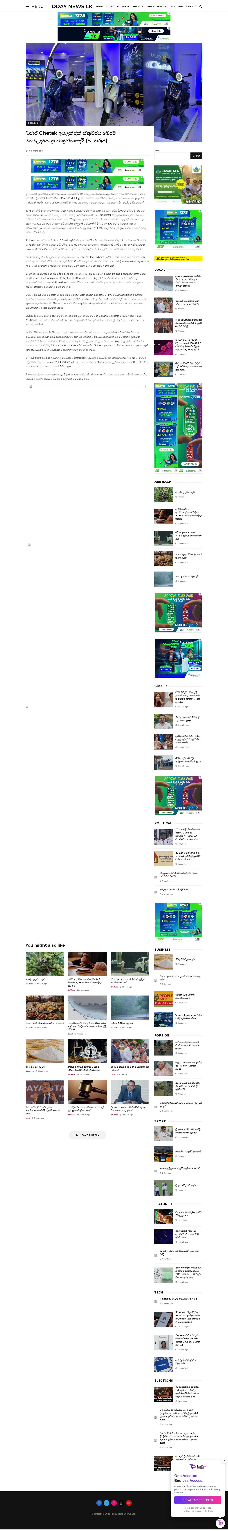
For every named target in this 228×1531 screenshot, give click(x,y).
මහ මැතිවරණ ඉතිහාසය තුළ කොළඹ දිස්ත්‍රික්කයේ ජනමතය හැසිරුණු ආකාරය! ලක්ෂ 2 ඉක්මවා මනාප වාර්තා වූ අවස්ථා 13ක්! (155, 1440)
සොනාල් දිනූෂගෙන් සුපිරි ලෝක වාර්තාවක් (155, 1171)
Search (157, 150)
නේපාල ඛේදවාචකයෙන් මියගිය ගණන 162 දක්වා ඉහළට (163, 1048)
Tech (172, 6)
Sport (150, 6)
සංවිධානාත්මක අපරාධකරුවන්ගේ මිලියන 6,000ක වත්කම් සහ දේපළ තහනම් (87, 964)
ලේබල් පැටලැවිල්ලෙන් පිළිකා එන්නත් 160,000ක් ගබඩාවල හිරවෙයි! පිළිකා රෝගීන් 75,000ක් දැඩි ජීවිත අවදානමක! (163, 347)
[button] (220, 1523)
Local (110, 6)
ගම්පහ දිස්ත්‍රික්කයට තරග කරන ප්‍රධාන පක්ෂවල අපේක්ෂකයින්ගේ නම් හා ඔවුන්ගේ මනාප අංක (163, 1394)
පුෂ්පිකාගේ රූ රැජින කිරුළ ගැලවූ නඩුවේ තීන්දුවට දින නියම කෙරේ (163, 741)
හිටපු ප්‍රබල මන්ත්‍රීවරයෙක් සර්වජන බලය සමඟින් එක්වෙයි (155, 877)
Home (99, 6)
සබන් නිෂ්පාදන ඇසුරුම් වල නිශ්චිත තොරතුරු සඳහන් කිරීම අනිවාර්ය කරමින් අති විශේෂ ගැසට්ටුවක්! (163, 1275)
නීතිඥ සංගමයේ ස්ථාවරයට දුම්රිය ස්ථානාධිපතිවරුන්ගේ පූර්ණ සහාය (87, 1051)
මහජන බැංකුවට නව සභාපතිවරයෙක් (163, 999)
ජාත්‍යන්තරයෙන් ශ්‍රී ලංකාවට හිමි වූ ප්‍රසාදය (163, 1216)
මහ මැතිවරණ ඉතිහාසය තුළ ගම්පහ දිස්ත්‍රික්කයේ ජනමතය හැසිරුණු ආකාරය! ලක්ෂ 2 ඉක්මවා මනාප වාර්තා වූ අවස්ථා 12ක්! (155, 1417)
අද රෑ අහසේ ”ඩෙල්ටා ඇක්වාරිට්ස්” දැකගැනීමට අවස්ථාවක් (163, 1236)
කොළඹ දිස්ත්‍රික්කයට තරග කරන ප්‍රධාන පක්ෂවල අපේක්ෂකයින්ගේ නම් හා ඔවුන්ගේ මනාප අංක (163, 1463)
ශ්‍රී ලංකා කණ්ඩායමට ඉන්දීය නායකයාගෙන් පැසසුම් (163, 1133)
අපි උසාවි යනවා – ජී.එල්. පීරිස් (155, 892)
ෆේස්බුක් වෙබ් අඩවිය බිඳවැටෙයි (163, 1364)
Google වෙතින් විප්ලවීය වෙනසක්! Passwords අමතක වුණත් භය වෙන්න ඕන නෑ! (163, 1342)
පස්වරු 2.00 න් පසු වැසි (130, 1008)
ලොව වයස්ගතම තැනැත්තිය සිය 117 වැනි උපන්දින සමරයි (163, 1068)
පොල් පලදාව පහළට (45, 964)
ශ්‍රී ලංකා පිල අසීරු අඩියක (163, 1188)
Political (123, 6)
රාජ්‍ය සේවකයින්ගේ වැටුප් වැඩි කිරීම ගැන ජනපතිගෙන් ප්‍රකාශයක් (163, 369)
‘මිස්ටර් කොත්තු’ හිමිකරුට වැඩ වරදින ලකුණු (163, 721)
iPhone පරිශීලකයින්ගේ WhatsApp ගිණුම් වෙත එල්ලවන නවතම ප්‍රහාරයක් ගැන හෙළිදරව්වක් (163, 1319)
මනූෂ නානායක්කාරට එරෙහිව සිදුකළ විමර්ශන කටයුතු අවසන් (130, 1092)
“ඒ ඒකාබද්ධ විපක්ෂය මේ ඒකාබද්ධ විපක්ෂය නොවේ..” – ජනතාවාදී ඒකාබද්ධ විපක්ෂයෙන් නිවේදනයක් (163, 837)
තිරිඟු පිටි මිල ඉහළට (45, 1051)
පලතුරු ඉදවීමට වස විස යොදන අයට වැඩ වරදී (155, 1255)
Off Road (29, 984)
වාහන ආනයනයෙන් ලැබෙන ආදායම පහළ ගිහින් (155, 980)
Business (33, 123)
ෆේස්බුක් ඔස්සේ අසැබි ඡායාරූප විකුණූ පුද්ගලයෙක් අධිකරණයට (87, 1092)
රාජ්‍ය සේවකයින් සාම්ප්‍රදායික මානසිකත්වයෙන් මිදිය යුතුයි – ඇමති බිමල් (45, 1092)
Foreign (138, 6)
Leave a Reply (89, 1135)
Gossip (161, 6)
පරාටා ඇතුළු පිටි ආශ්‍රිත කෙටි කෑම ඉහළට (45, 1008)
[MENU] (27, 6)
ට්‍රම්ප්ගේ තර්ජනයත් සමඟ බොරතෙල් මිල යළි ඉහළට (155, 1107)
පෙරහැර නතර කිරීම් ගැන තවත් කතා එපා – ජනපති (130, 1051)
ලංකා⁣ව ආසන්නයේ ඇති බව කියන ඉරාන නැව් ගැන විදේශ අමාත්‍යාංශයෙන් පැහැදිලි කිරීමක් (87, 1008)
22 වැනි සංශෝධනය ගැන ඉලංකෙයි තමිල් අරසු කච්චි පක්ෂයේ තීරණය (163, 858)
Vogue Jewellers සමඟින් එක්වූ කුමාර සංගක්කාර (163, 1019)
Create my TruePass (198, 1500)
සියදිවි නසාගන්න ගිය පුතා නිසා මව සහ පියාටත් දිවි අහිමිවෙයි (163, 1088)
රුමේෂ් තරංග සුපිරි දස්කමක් (163, 1154)
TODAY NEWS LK (70, 6)
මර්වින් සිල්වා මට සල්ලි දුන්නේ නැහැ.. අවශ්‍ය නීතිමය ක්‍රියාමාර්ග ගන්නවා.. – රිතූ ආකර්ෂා (163, 699)
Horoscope (185, 6)
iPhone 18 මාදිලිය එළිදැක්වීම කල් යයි (155, 1301)
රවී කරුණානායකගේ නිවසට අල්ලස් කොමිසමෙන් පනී (130, 964)
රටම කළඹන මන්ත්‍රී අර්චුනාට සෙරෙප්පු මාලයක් (163, 762)
